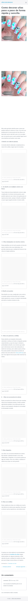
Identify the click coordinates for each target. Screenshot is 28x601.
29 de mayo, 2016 (14, 580)
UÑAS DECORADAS (7, 2)
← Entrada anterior (6, 566)
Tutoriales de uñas (12, 563)
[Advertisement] (14, 56)
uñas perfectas (19, 352)
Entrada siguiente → (21, 566)
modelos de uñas (14, 554)
